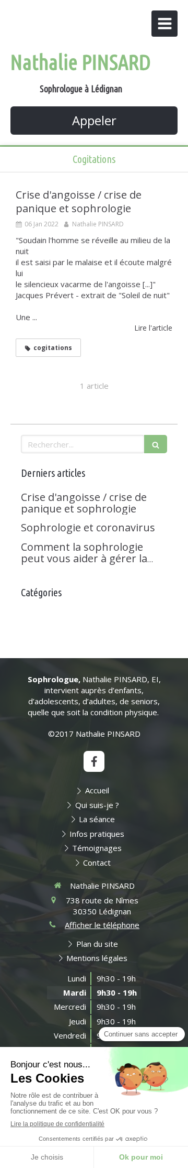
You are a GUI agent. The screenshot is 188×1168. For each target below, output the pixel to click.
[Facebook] (94, 761)
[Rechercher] (155, 444)
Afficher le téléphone (102, 925)
